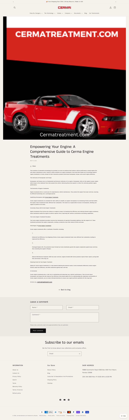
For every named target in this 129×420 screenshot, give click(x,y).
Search (15, 380)
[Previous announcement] (13, 2)
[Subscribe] (79, 354)
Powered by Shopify (33, 415)
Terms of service (60, 415)
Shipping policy (70, 415)
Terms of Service (18, 390)
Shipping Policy (52, 380)
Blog (48, 373)
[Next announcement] (116, 2)
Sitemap (49, 383)
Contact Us (16, 373)
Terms (14, 383)
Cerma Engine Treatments (51, 197)
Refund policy (17, 393)
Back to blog (65, 290)
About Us (15, 370)
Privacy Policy (17, 376)
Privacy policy (51, 415)
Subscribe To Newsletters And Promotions (60, 376)
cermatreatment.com (44, 282)
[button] (15, 7)
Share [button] (34, 166)
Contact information (81, 415)
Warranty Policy (17, 386)
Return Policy (51, 370)
